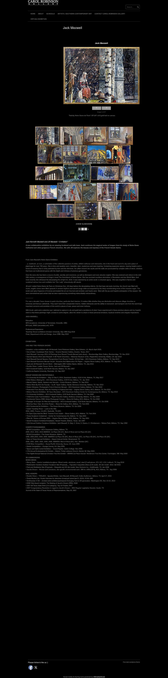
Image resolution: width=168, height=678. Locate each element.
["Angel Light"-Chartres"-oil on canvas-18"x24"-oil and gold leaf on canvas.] (43, 192)
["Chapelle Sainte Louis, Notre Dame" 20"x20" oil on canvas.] (127, 192)
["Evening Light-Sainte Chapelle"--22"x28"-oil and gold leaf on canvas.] (109, 211)
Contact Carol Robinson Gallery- (110, 14)
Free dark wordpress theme (131, 662)
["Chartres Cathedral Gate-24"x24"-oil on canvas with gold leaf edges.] (96, 154)
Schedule (50, 14)
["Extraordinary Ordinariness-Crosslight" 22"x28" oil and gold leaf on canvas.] (120, 136)
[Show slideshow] (84, 224)
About (41, 14)
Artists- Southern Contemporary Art (75, 14)
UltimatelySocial (99, 677)
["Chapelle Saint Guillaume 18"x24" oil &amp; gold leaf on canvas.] (75, 154)
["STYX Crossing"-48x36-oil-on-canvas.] (89, 192)
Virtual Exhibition (39, 19)
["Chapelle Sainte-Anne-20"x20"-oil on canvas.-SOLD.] (106, 192)
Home (33, 14)
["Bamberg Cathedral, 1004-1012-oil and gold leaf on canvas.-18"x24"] (69, 192)
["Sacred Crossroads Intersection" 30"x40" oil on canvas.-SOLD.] (118, 154)
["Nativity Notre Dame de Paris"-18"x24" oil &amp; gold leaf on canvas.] (101, 75)
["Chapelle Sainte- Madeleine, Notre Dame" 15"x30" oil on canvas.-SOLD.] (60, 211)
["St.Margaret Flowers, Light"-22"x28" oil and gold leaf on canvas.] (96, 136)
